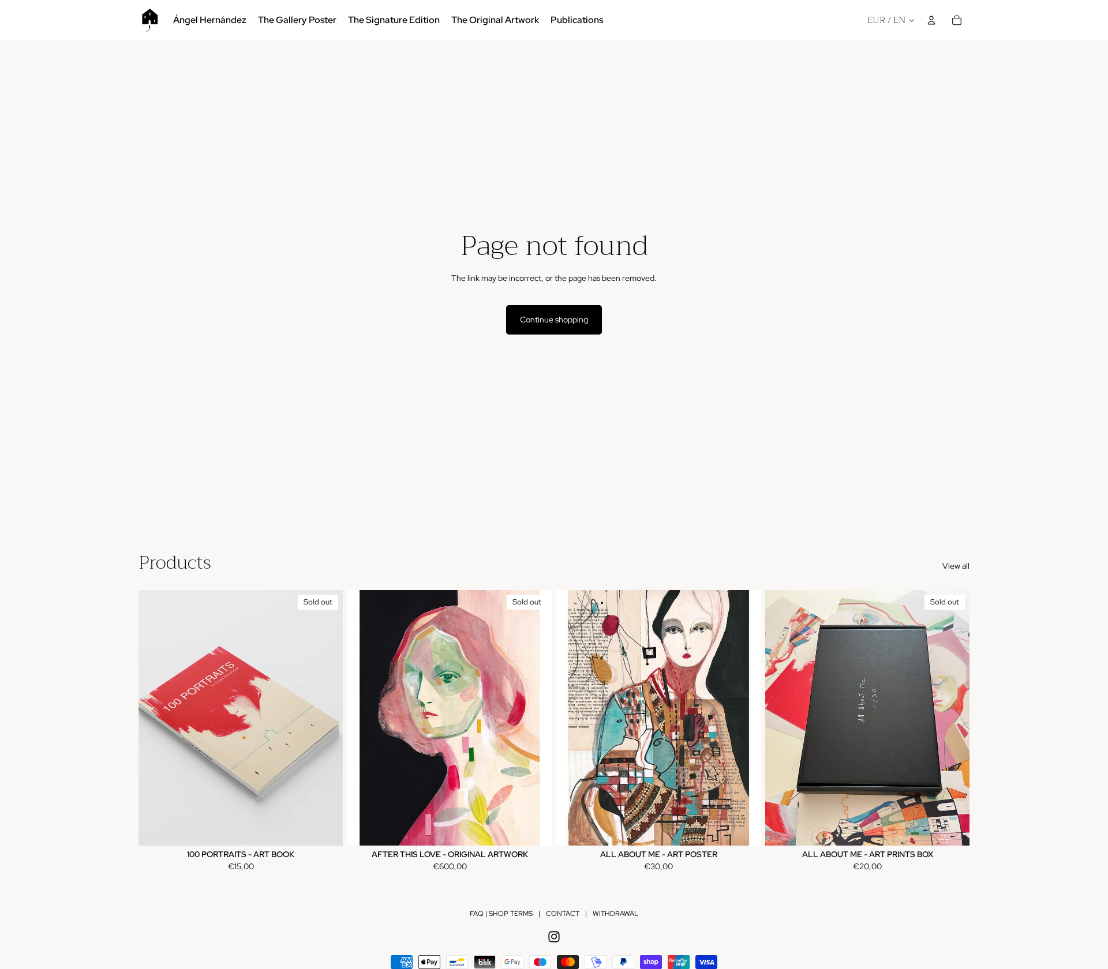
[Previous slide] (155, 717)
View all (955, 566)
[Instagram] (554, 937)
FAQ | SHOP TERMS (501, 913)
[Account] (931, 20)
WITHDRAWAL (615, 913)
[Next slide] (325, 717)
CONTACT (562, 913)
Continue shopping (554, 319)
